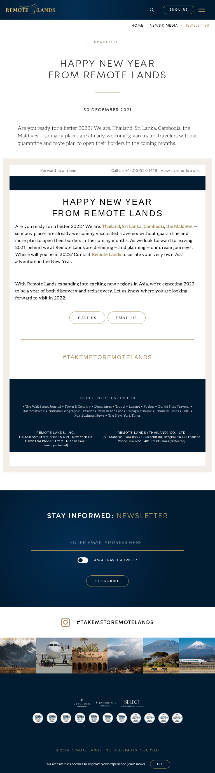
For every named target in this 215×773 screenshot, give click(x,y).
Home (137, 25)
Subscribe (107, 581)
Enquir (179, 10)
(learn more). (136, 764)
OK (160, 764)
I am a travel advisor (114, 560)
